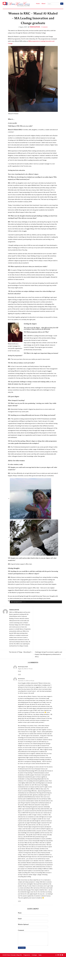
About (43, 3)
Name (20, 913)
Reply (19, 674)
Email (19, 918)
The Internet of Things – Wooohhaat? (20, 652)
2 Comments (44, 27)
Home (38, 3)
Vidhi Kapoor (35, 27)
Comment (21, 930)
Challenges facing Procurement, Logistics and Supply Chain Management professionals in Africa (48, 654)
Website (23, 924)
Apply (40, 955)
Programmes (27, 955)
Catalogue (34, 955)
